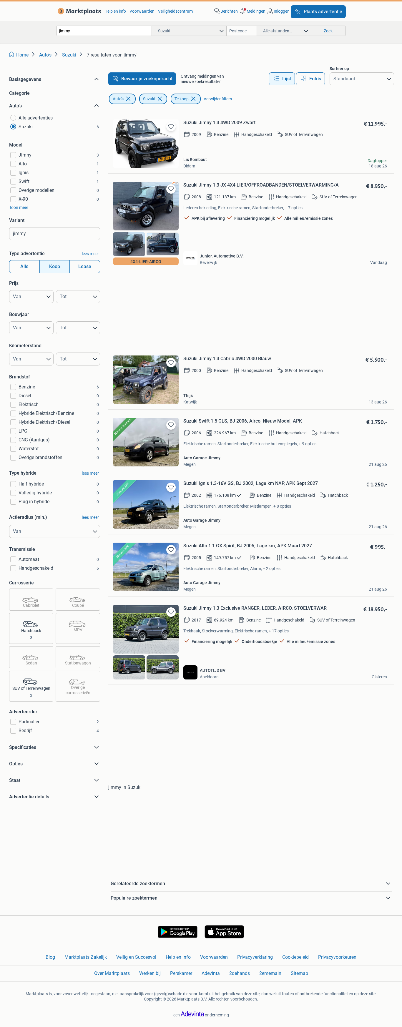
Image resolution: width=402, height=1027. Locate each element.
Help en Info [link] (178, 957)
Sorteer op (339, 68)
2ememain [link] (270, 973)
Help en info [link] (115, 11)
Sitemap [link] (299, 973)
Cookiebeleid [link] (295, 957)
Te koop (182, 99)
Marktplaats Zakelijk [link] (85, 957)
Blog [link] (50, 957)
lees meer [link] (90, 253)
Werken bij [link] (150, 973)
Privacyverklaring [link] (255, 957)
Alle (24, 266)
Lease (84, 266)
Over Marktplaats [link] (112, 973)
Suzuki (149, 99)
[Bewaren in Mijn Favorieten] (171, 126)
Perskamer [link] (181, 973)
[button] (252, 11)
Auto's (118, 99)
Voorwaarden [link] (142, 11)
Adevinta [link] (211, 973)
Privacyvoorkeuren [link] (337, 957)
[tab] (282, 78)
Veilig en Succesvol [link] (136, 957)
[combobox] (104, 31)
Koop (54, 266)
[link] (78, 11)
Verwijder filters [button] (218, 99)
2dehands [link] (239, 973)
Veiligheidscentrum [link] (175, 11)
